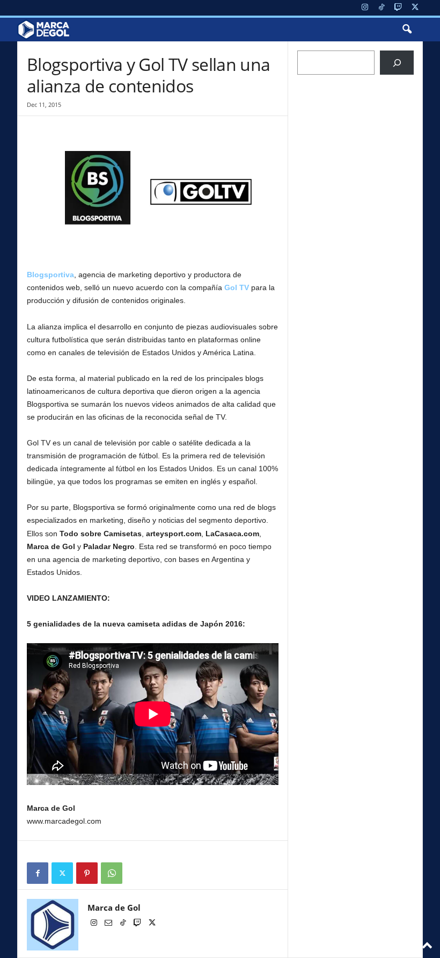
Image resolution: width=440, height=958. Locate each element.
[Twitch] (398, 8)
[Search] (397, 63)
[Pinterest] (87, 873)
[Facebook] (37, 873)
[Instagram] (364, 8)
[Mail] (109, 923)
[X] (414, 8)
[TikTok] (381, 8)
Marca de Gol (114, 907)
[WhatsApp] (111, 873)
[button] (407, 29)
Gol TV (236, 287)
